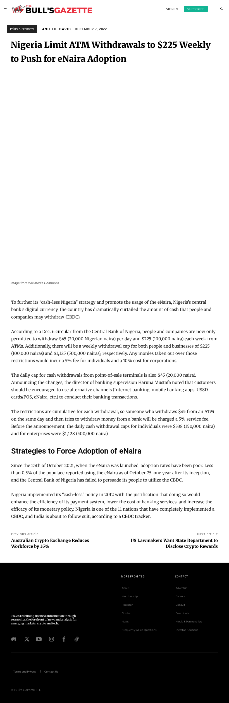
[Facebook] (64, 638)
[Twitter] (26, 638)
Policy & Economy (22, 28)
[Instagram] (51, 638)
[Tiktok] (76, 638)
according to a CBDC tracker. (121, 516)
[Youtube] (39, 638)
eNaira (103, 465)
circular (63, 331)
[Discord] (13, 638)
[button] (221, 9)
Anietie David (56, 29)
